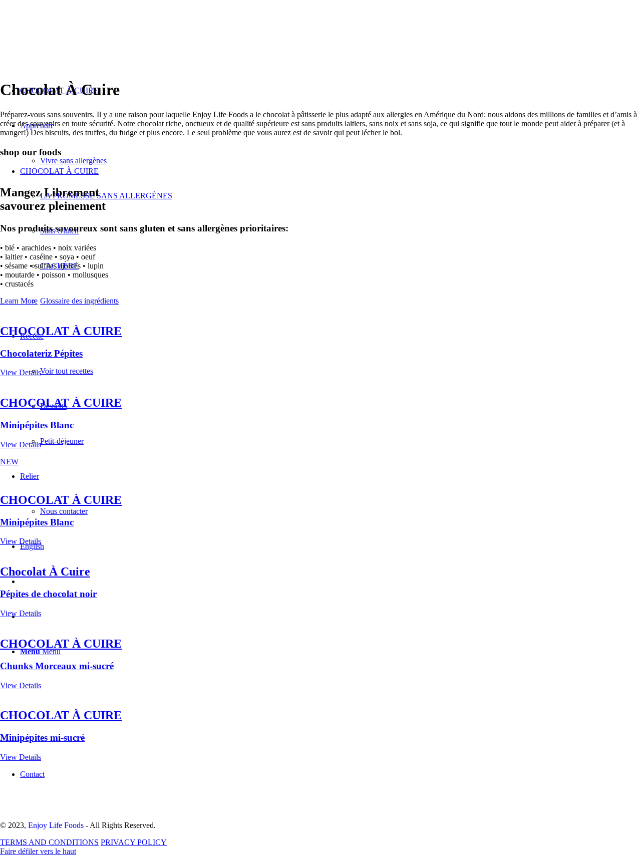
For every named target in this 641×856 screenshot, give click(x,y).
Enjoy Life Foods (56, 825)
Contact (32, 774)
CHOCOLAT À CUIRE (59, 171)
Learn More (19, 301)
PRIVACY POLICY (134, 842)
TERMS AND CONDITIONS (49, 842)
